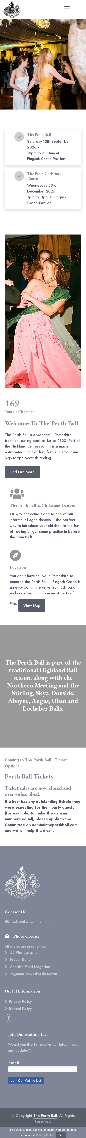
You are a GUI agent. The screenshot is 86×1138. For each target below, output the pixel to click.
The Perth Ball (45, 1115)
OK (61, 1135)
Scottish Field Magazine (29, 966)
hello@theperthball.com (31, 922)
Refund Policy (20, 1008)
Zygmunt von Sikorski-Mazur (33, 974)
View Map (31, 605)
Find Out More (22, 472)
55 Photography (23, 952)
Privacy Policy (20, 1001)
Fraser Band (20, 959)
